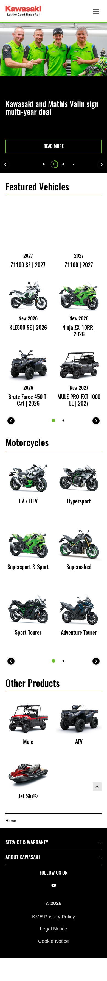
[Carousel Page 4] (73, 164)
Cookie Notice (53, 941)
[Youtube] (53, 885)
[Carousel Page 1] (44, 164)
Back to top (97, 786)
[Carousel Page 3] (63, 164)
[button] (53, 146)
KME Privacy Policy (53, 916)
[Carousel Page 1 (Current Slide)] (53, 420)
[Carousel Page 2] (63, 420)
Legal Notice (53, 929)
